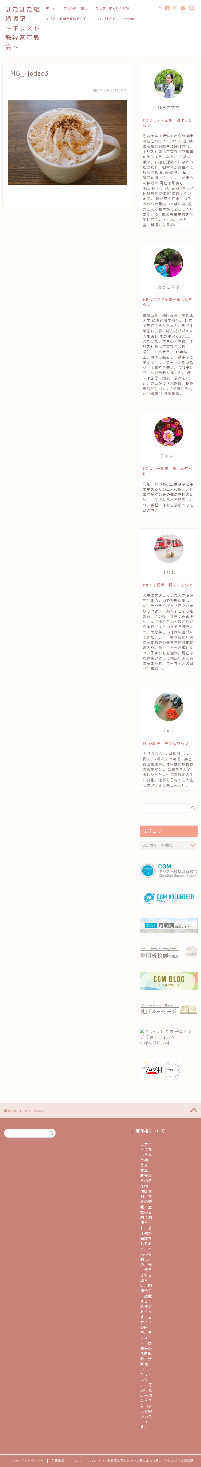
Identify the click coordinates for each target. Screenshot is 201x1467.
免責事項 (58, 1461)
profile (129, 19)
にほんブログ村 (154, 1043)
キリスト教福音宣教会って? (67, 19)
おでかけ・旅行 (76, 8)
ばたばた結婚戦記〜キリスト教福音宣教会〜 (23, 28)
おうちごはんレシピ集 (113, 8)
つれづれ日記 (106, 19)
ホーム (51, 8)
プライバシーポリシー (27, 1461)
